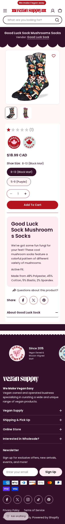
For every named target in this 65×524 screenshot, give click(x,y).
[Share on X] (33, 300)
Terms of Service (34, 510)
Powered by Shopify (45, 517)
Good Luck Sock (38, 37)
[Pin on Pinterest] (44, 300)
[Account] (53, 11)
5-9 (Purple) (19, 182)
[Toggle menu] (5, 11)
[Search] (57, 20)
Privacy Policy (11, 510)
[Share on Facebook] (23, 300)
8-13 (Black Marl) (21, 172)
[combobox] (32, 20)
